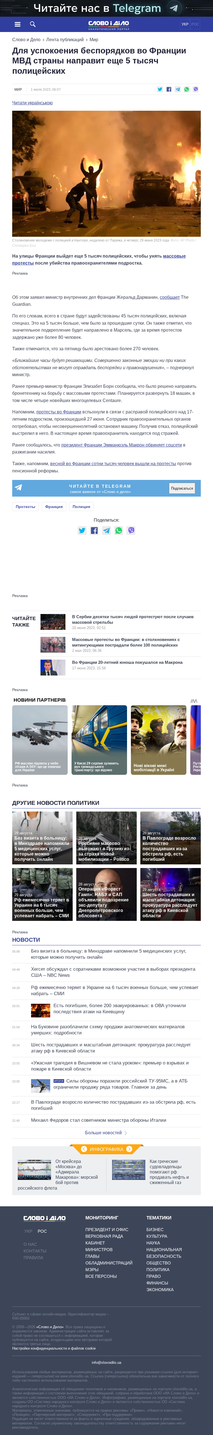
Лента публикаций (65, 39)
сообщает (170, 297)
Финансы (157, 1283)
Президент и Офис (106, 1229)
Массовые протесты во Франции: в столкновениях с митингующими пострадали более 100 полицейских (126, 645)
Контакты (35, 1251)
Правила (33, 1257)
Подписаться (182, 488)
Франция (54, 506)
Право (153, 1276)
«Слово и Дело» (50, 1327)
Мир (94, 39)
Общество (158, 1263)
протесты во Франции (58, 412)
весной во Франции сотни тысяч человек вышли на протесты (113, 463)
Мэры (91, 1269)
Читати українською (32, 103)
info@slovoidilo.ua (106, 1362)
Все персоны (101, 1276)
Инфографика (106, 1149)
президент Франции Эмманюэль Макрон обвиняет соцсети (121, 445)
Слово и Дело (26, 39)
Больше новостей (103, 1132)
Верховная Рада (104, 1236)
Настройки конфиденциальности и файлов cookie (54, 1348)
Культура (156, 1236)
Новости (26, 940)
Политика (157, 1269)
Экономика (160, 1289)
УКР (185, 24)
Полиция (81, 506)
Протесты (25, 506)
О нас (30, 1244)
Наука (153, 1243)
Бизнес (155, 1229)
